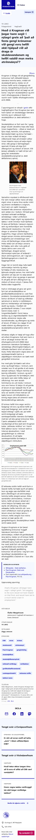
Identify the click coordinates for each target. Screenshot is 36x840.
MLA (12, 701)
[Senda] (6, 713)
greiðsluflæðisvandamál (11, 669)
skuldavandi (7, 645)
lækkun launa (7, 678)
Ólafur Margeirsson (15, 613)
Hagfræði (18, 26)
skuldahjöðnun (8, 655)
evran (11, 641)
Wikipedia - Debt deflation (16, 568)
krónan (19, 641)
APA (8, 701)
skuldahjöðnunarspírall (11, 659)
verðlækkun (24, 664)
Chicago (4, 701)
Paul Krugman (8, 650)
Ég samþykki (24, 833)
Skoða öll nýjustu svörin (16, 803)
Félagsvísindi (6, 26)
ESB (4, 641)
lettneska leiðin (25, 673)
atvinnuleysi (19, 645)
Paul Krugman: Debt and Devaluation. (15, 571)
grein (26, 107)
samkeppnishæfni (9, 673)
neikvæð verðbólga (9, 664)
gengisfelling (21, 650)
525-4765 (8, 827)
